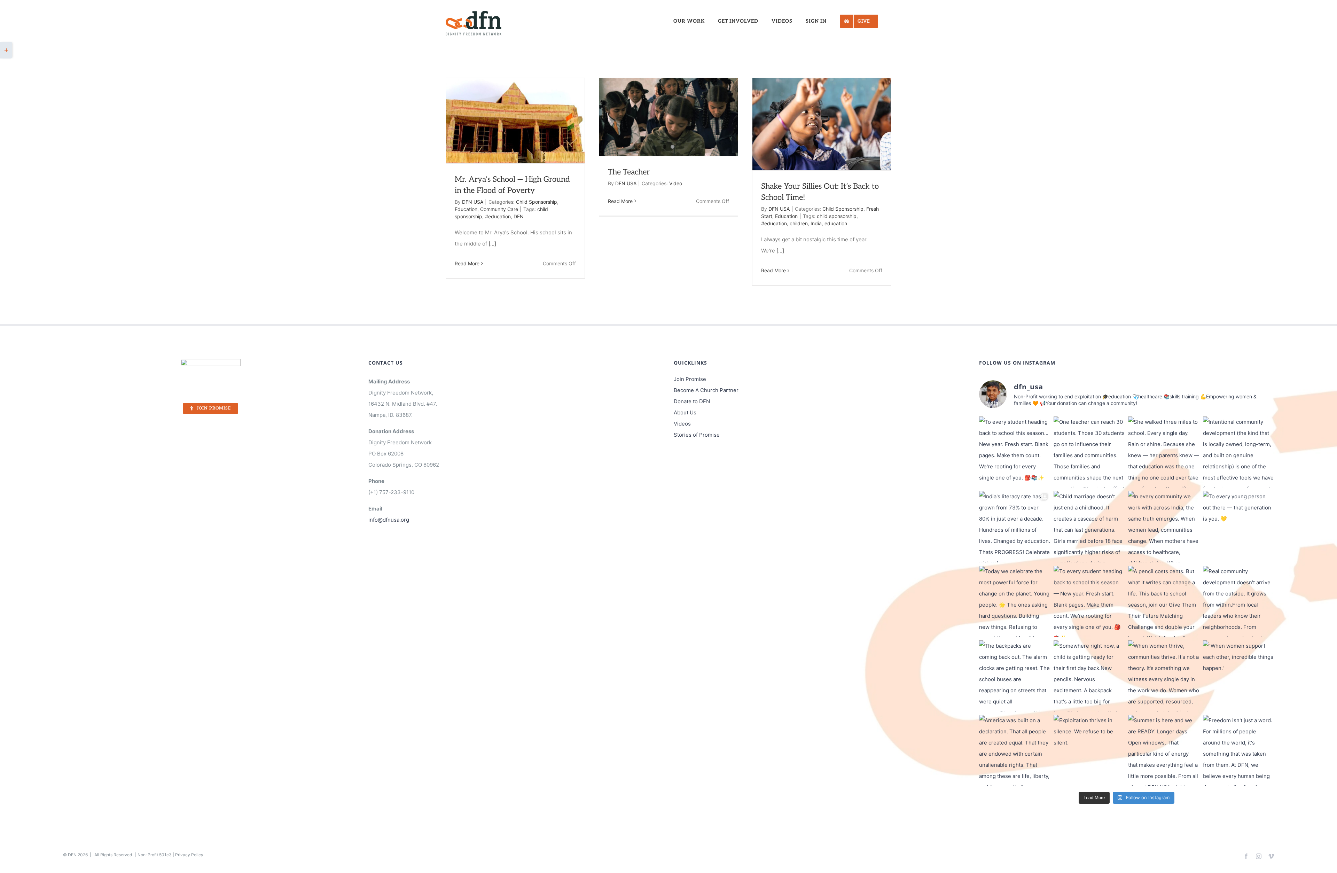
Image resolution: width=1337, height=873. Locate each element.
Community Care (499, 209)
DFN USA (472, 202)
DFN (519, 216)
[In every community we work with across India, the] (1163, 526)
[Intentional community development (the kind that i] (1238, 452)
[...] (492, 243)
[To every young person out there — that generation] (1238, 526)
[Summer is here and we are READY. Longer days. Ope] (1163, 750)
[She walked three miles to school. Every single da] (1163, 452)
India (816, 223)
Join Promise (690, 379)
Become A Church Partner (706, 390)
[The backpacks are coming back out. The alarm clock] (1014, 675)
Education (466, 209)
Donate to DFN (692, 401)
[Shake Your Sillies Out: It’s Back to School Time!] (821, 124)
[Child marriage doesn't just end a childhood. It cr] (1089, 526)
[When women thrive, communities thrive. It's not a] (1163, 675)
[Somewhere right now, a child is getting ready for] (1089, 675)
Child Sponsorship (536, 202)
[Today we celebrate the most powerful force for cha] (1014, 601)
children (799, 223)
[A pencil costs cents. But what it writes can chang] (1163, 601)
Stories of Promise (697, 434)
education (835, 223)
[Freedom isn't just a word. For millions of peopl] (1238, 750)
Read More (467, 263)
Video (675, 183)
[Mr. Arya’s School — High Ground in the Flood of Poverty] (515, 120)
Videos (682, 423)
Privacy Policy (189, 854)
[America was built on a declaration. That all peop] (1014, 750)
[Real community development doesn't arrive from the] (1238, 601)
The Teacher (629, 172)
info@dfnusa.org (388, 519)
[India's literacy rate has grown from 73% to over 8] (1014, 526)
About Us (685, 412)
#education (498, 216)
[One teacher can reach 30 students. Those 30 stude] (1089, 452)
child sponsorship (837, 216)
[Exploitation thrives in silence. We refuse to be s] (1089, 750)
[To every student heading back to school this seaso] (1014, 452)
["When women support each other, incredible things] (1238, 675)
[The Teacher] (668, 117)
